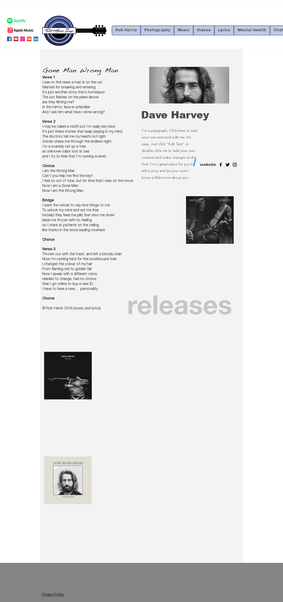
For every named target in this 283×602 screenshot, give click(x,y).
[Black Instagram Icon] (234, 164)
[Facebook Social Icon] (9, 39)
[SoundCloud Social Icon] (29, 39)
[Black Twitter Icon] (227, 164)
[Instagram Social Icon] (22, 39)
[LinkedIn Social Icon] (36, 39)
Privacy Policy (53, 595)
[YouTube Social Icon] (16, 39)
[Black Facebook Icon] (220, 164)
